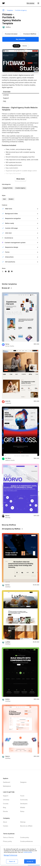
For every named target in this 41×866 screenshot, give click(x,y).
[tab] (20, 91)
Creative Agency (20, 188)
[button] (38, 3)
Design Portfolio (7, 188)
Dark (4, 199)
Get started (31, 3)
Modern (11, 199)
